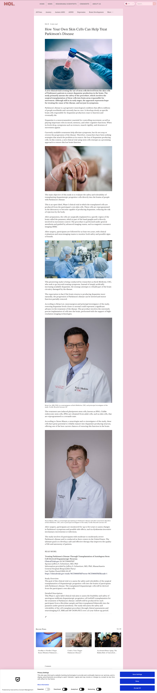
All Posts (39, 12)
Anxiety (48, 12)
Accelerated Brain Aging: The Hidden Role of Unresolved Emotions (107, 651)
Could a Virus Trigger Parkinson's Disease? (75, 651)
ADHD (71, 12)
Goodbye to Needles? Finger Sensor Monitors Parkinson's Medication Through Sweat (47, 651)
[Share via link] (46, 617)
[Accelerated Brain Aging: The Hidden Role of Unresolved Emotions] (108, 639)
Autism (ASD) (60, 12)
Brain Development (96, 12)
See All (119, 629)
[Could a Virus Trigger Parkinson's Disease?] (78, 639)
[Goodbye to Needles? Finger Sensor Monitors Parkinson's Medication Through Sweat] (49, 639)
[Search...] (154, 3)
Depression (81, 12)
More (109, 12)
